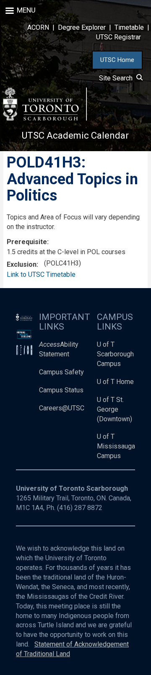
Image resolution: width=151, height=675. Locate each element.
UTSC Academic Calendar (75, 135)
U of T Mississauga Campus (116, 446)
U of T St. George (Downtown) (114, 409)
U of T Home (115, 382)
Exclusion (21, 264)
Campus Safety (61, 372)
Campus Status (61, 390)
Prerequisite (27, 242)
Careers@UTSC (61, 408)
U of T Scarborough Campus (115, 354)
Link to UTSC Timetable (41, 274)
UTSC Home (117, 60)
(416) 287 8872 (79, 508)
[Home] (45, 104)
